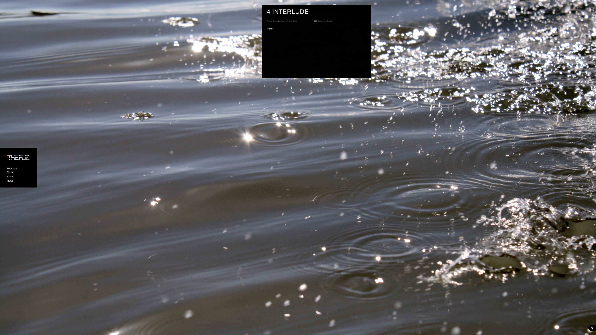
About (10, 176)
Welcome (12, 168)
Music (10, 172)
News (10, 180)
